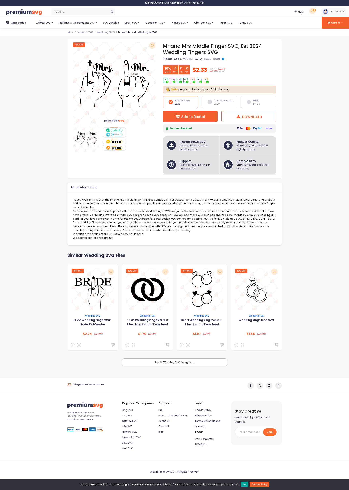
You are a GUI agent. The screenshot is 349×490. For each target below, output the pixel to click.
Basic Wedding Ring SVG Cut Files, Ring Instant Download (147, 322)
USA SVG (127, 426)
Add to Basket (193, 116)
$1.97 (197, 334)
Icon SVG (127, 448)
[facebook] (250, 385)
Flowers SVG (129, 432)
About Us (164, 421)
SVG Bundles (111, 23)
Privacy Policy (203, 415)
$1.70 (142, 334)
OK (244, 484)
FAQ (160, 410)
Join (270, 432)
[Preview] (80, 345)
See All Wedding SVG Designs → (174, 362)
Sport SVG (131, 23)
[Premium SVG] (73, 345)
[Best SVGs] (237, 345)
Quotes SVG (129, 421)
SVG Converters (205, 439)
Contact (163, 426)
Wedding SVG (106, 32)
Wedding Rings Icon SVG (256, 320)
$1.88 (251, 334)
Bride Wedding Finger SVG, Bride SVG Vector (92, 322)
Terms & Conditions (207, 421)
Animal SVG (43, 23)
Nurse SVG (226, 23)
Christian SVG (202, 23)
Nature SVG (179, 23)
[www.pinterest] (278, 385)
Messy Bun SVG (131, 437)
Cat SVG (127, 415)
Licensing (200, 426)
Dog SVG (127, 410)
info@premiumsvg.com (88, 384)
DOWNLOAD (251, 117)
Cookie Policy (203, 410)
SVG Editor (201, 444)
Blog (161, 432)
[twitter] (260, 385)
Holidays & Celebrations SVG (77, 23)
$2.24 (87, 334)
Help (301, 11)
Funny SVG (245, 23)
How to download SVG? (172, 415)
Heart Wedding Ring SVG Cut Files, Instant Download (202, 322)
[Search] (112, 11)
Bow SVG (127, 443)
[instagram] (269, 385)
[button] (333, 11)
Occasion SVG (154, 23)
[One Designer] (128, 345)
